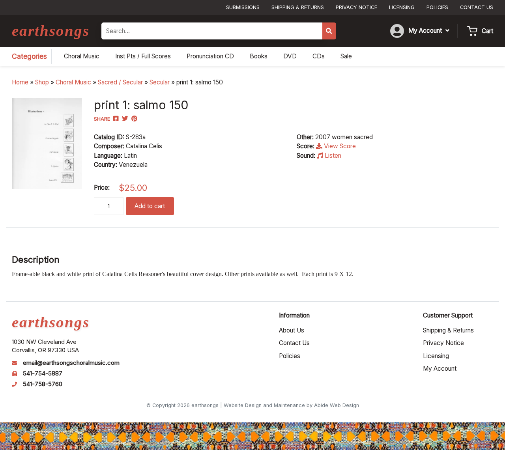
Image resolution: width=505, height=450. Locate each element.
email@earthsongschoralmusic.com (71, 362)
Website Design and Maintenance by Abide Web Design (291, 405)
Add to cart (150, 206)
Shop (42, 82)
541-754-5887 (42, 373)
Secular (160, 82)
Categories (29, 56)
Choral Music (73, 82)
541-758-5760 (42, 384)
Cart (487, 31)
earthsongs (51, 30)
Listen (332, 155)
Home (20, 82)
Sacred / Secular (120, 82)
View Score (339, 146)
